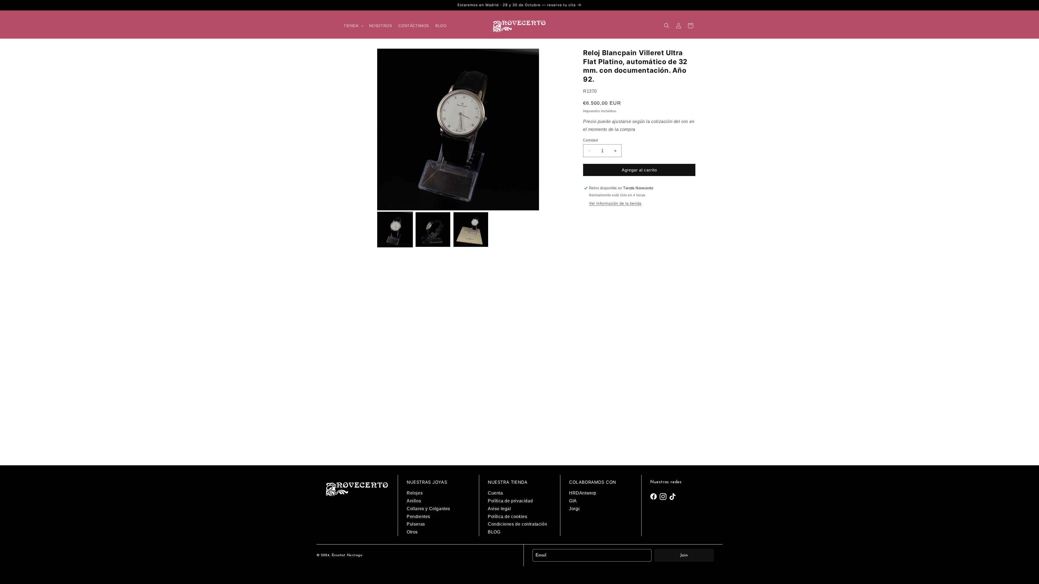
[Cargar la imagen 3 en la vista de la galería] (470, 229)
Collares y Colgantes (428, 508)
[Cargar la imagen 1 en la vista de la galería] (395, 229)
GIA (573, 501)
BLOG (494, 532)
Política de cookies (507, 516)
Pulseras (416, 524)
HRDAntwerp (582, 493)
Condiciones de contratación (517, 524)
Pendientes (418, 516)
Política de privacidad (510, 501)
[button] (353, 25)
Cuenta (495, 493)
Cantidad (590, 140)
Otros (412, 532)
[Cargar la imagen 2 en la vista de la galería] (433, 229)
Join (684, 555)
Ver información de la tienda (615, 203)
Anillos (414, 501)
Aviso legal (499, 508)
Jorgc (574, 508)
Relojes (415, 493)
